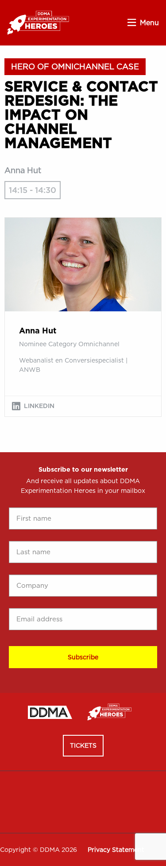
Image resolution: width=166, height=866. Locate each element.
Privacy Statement (116, 850)
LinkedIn (39, 405)
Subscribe (83, 657)
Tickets (83, 745)
